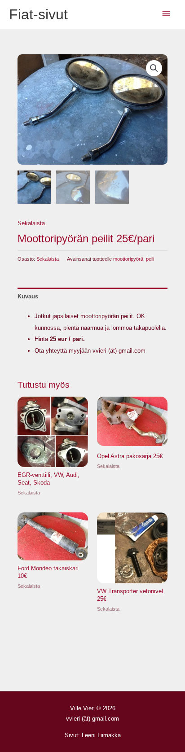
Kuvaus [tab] (28, 296)
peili (150, 259)
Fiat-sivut (38, 14)
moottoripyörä (128, 259)
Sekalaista (31, 223)
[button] (154, 68)
